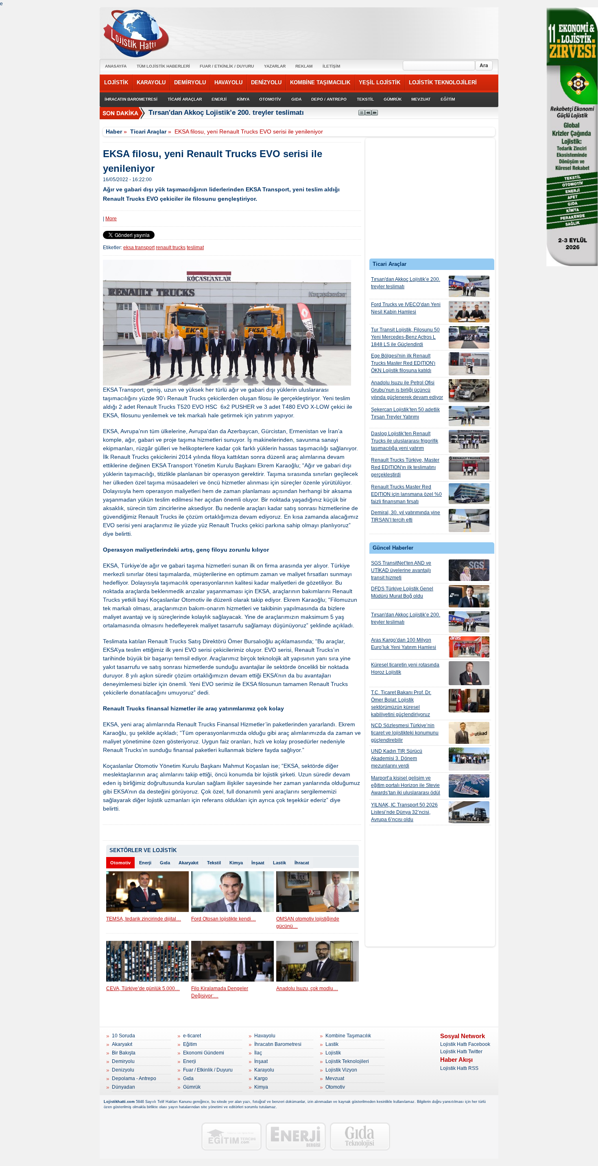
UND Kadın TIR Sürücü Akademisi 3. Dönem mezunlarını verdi (396, 758)
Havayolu (264, 1036)
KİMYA (243, 99)
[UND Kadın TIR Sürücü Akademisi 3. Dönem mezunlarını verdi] (469, 759)
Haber (114, 131)
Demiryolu (123, 1061)
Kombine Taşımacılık (348, 1036)
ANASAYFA (116, 66)
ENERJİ (219, 99)
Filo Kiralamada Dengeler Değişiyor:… (219, 992)
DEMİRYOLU (190, 82)
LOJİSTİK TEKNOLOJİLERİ (443, 82)
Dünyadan (123, 1087)
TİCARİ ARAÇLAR (185, 99)
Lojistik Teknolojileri (347, 1061)
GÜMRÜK (393, 99)
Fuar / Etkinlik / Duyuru (208, 1070)
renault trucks (171, 247)
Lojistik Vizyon (341, 1070)
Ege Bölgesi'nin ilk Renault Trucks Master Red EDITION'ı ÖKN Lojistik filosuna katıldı (403, 363)
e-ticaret (192, 1036)
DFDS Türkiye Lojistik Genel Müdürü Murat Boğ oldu (402, 592)
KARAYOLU (151, 82)
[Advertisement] (430, 200)
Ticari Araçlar (148, 131)
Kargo (261, 1078)
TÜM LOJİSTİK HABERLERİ (163, 66)
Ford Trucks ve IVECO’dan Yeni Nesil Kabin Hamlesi (406, 308)
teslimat (195, 247)
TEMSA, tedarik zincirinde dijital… (143, 919)
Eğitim (190, 1044)
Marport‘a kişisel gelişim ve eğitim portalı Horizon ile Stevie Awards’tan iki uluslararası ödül (405, 785)
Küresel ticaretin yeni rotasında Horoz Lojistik (405, 668)
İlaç (258, 1053)
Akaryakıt (189, 862)
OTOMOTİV (270, 99)
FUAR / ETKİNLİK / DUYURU (227, 66)
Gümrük (192, 1087)
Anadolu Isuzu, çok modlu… (307, 988)
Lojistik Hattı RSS (459, 1068)
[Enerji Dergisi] (296, 1136)
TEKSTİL (365, 99)
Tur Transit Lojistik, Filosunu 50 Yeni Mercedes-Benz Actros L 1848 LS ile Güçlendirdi (405, 337)
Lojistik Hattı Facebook (465, 1044)
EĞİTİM (448, 99)
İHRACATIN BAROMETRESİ (131, 99)
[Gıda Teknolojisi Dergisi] (360, 1136)
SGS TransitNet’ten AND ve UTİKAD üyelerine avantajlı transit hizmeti (401, 570)
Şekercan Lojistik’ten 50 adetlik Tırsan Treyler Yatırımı (405, 413)
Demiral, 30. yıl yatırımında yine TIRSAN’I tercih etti (405, 516)
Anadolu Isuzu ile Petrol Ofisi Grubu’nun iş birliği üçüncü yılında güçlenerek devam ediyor (407, 390)
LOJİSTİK (116, 82)
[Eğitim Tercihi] (231, 1136)
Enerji (145, 862)
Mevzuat (334, 1078)
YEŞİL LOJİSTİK (379, 82)
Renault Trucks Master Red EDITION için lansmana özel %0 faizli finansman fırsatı (406, 494)
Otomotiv (120, 862)
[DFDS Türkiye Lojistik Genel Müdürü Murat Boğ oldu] (469, 596)
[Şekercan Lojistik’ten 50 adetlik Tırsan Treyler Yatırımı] (469, 416)
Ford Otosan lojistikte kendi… (223, 919)
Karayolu (264, 1070)
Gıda (165, 862)
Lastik (279, 862)
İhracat (302, 862)
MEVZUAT (420, 99)
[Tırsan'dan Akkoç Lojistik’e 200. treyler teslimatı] (469, 286)
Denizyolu (123, 1070)
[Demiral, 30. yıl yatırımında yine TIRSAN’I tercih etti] (469, 520)
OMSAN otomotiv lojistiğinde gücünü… (307, 922)
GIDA (296, 99)
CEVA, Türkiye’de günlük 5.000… (143, 988)
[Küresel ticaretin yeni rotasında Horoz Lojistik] (469, 673)
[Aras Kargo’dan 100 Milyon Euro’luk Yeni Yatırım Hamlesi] (469, 647)
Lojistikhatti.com (119, 1102)
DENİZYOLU (266, 82)
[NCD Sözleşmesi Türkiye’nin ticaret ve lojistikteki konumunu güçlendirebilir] (469, 733)
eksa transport (139, 247)
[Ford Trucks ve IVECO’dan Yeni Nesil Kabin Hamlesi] (469, 311)
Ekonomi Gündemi (203, 1053)
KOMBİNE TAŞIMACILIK (320, 82)
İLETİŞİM (331, 66)
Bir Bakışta (123, 1053)
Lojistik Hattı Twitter (461, 1051)
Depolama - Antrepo (134, 1078)
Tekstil (214, 862)
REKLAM (303, 66)
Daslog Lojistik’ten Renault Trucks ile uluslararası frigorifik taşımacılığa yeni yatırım (404, 441)
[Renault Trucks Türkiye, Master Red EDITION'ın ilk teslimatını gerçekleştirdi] (469, 468)
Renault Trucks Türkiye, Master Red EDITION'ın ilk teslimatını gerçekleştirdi (405, 467)
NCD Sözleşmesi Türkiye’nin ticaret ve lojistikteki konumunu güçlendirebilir (405, 733)
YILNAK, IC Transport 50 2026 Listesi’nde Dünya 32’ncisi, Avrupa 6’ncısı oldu (404, 812)
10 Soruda (123, 1036)
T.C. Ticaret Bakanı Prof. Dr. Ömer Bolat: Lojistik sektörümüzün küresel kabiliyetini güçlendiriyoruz (401, 703)
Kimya (236, 862)
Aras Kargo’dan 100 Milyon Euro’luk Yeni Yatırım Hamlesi (403, 643)
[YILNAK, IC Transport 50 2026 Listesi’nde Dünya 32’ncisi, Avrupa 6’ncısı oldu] (469, 812)
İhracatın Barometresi (277, 1044)
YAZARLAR (275, 66)
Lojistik (333, 1053)
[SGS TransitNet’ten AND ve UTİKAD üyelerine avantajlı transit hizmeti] (469, 570)
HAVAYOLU (228, 82)
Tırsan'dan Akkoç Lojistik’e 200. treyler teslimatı (405, 282)
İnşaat (257, 862)
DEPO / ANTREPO (329, 99)
